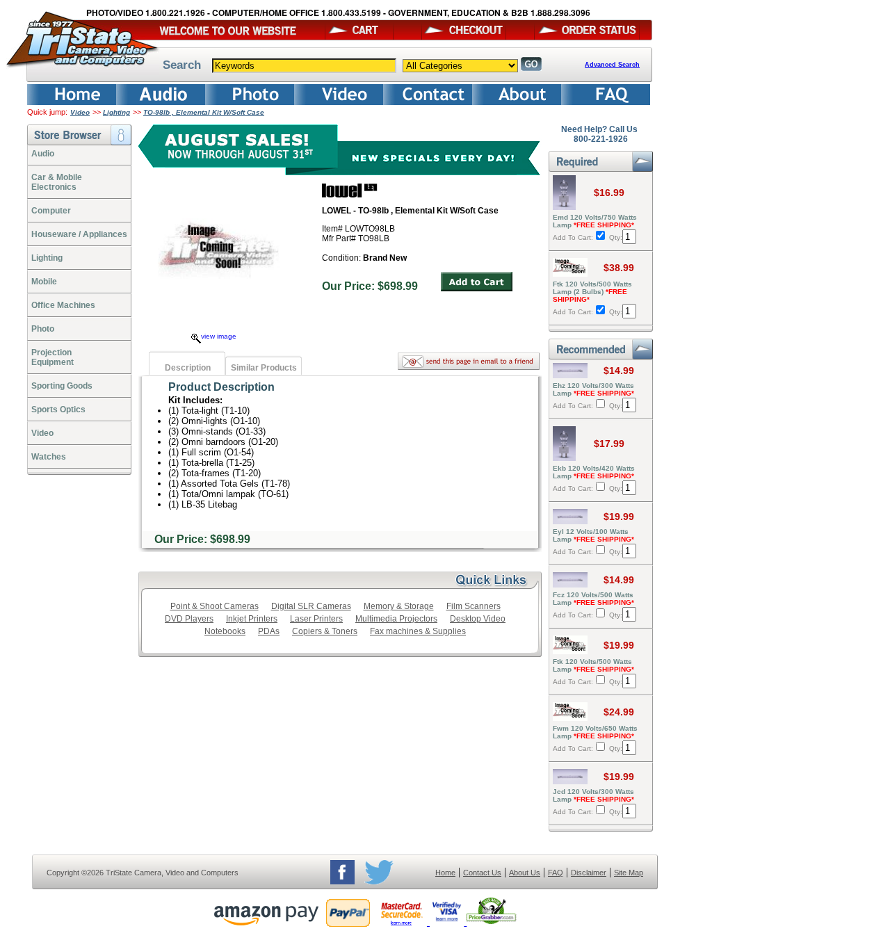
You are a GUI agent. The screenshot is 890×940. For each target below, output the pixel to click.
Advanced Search (612, 64)
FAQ (555, 872)
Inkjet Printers (251, 619)
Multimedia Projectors (396, 619)
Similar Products (264, 368)
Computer (51, 211)
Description (188, 368)
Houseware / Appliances (79, 234)
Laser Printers (316, 619)
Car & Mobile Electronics (56, 182)
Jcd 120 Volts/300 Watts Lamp (593, 795)
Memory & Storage (399, 606)
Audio (42, 154)
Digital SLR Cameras (311, 606)
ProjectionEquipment (52, 357)
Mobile (44, 281)
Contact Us (482, 872)
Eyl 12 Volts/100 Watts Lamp (593, 535)
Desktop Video (477, 619)
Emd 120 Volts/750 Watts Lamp (595, 221)
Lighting (116, 112)
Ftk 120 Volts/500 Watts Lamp (593, 665)
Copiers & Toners (324, 631)
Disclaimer (588, 872)
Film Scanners (473, 606)
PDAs (269, 631)
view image (218, 336)
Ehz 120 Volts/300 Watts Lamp (593, 389)
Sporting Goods (61, 386)
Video (80, 112)
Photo (42, 329)
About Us (524, 872)
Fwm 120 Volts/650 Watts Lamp (595, 732)
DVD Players (189, 619)
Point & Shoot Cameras (214, 606)
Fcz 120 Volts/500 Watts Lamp (593, 598)
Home (445, 872)
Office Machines (63, 305)
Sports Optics (58, 409)
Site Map (628, 872)
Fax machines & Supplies (418, 631)
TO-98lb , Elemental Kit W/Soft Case (203, 112)
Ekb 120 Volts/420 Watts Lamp (594, 472)
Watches (48, 457)
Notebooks (224, 631)
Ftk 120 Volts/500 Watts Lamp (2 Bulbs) (592, 291)
